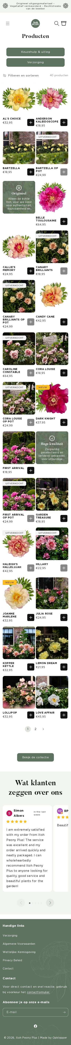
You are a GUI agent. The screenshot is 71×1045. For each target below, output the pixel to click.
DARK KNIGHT (46, 418)
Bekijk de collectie (35, 757)
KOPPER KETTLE (8, 665)
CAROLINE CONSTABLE (11, 370)
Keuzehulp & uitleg (35, 52)
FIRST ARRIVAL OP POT (13, 516)
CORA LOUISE (45, 369)
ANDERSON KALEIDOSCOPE (47, 120)
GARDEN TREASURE (43, 516)
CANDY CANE (45, 316)
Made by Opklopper (53, 1037)
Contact (8, 968)
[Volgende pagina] (43, 729)
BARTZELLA (11, 168)
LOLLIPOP (10, 712)
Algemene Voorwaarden (19, 943)
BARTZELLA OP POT (47, 170)
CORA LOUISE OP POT (12, 420)
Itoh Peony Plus (27, 1037)
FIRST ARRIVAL (13, 468)
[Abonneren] (64, 1012)
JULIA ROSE (44, 613)
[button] (56, 23)
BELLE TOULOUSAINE (46, 219)
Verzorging (35, 62)
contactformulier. (38, 992)
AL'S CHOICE (12, 118)
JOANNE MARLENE (9, 615)
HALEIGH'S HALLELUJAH (12, 566)
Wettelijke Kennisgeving (19, 952)
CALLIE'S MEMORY (9, 269)
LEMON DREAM (46, 663)
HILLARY (42, 564)
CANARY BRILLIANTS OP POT (14, 319)
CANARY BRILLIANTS (44, 269)
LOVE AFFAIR (45, 712)
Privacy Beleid (12, 960)
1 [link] (28, 729)
